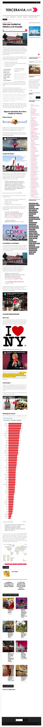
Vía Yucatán (33, 192)
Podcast (32, 141)
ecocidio (30, 233)
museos (30, 243)
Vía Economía (33, 163)
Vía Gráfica (33, 170)
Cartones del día (32, 217)
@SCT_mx (8, 216)
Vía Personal (33, 182)
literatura (35, 238)
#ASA (20, 216)
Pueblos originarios (33, 250)
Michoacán (33, 135)
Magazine (33, 132)
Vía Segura (33, 187)
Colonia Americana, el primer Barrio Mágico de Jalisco (23, 635)
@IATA (17, 216)
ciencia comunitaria (33, 222)
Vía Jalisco (33, 175)
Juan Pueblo (6, 30)
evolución (31, 234)
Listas (32, 131)
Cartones (31, 215)
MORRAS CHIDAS (34, 136)
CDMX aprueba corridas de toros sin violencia (11, 611)
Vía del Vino (33, 160)
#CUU (12, 216)
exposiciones (36, 234)
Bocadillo (33, 112)
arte (30, 210)
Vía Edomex (33, 164)
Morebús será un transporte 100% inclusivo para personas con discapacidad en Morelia (21, 19)
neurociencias (32, 245)
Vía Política (4, 22)
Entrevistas (33, 121)
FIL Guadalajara (34, 128)
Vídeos (32, 195)
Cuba (32, 119)
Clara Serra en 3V (34, 113)
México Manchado (34, 133)
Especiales (33, 123)
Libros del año (34, 129)
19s (31, 104)
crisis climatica (32, 229)
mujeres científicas (32, 241)
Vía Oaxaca (33, 180)
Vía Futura (33, 168)
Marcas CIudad (20, 564)
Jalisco (30, 238)
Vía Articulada (33, 156)
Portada (32, 143)
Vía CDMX (33, 158)
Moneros (31, 240)
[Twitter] (37, 2)
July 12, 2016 (20, 221)
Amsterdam (7, 564)
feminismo (31, 236)
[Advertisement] (34, 46)
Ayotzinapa (34, 210)
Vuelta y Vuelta (34, 197)
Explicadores (33, 125)
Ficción (32, 127)
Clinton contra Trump (35, 115)
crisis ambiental (35, 227)
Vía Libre (32, 176)
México (34, 243)
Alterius (37, 205)
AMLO (37, 208)
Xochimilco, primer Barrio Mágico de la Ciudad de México (10, 635)
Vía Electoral (33, 166)
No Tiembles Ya (34, 137)
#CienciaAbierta (32, 203)
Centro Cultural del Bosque (34, 219)
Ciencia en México (32, 224)
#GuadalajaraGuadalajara (13, 277)
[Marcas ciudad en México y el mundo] (15, 39)
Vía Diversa (33, 162)
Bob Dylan (33, 111)
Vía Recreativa (9, 22)
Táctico (32, 152)
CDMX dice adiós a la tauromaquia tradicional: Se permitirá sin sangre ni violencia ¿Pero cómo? (24, 613)
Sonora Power (34, 150)
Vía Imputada (33, 174)
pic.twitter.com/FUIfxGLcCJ (13, 217)
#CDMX (11, 214)
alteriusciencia (32, 208)
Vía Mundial (33, 179)
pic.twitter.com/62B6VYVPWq (14, 279)
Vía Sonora (33, 190)
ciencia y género (32, 226)
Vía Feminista (33, 167)
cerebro (30, 220)
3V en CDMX (33, 109)
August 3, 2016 (9, 283)
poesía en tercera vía (33, 248)
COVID (30, 227)
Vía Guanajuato (34, 171)
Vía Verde (33, 191)
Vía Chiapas (33, 159)
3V (31, 108)
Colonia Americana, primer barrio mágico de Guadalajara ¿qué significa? (24, 655)
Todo (32, 154)
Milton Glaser (5, 324)
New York (24, 564)
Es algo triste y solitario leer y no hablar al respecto (24, 678)
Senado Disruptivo (34, 144)
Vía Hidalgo (33, 172)
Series (32, 145)
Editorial (32, 120)
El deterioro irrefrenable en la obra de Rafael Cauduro (11, 678)
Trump (34, 252)
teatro (30, 252)
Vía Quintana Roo (34, 184)
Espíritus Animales (34, 124)
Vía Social (33, 188)
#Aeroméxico (9, 213)
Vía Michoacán (34, 178)
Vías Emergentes (34, 194)
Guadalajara (15, 564)
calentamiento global (33, 212)
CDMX (11, 564)
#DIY (37, 203)
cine (37, 226)
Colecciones (33, 117)
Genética (35, 236)
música (38, 243)
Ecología (35, 233)
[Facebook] (35, 2)
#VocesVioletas (32, 205)
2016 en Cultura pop (35, 105)
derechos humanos (32, 231)
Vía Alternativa (34, 155)
